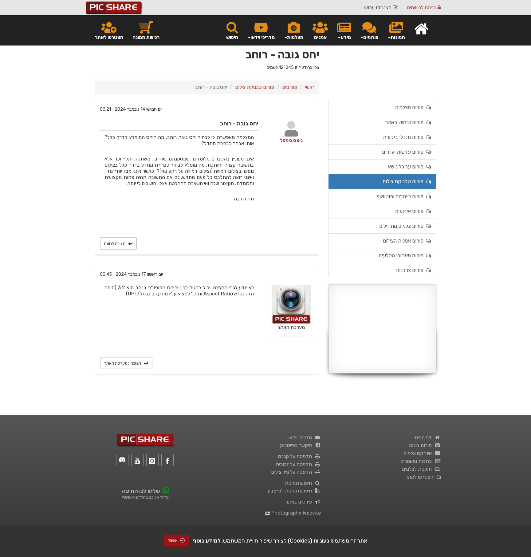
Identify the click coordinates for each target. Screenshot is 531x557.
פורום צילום (421, 445)
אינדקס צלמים (418, 453)
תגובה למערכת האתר (123, 363)
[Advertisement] (382, 329)
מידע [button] (345, 37)
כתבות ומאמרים (417, 461)
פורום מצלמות (410, 107)
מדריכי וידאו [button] (262, 37)
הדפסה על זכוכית (295, 464)
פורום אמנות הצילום (404, 241)
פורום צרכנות (411, 270)
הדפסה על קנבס (296, 456)
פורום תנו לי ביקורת (404, 137)
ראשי (310, 87)
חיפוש (232, 37)
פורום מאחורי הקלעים (402, 255)
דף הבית (424, 437)
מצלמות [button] (295, 37)
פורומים (289, 87)
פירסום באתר (299, 502)
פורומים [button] (370, 37)
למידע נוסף (207, 540)
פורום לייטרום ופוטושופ (401, 196)
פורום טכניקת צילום (254, 87)
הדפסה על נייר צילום (292, 472)
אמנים (320, 37)
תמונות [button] (398, 37)
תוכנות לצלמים (418, 469)
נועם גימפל (291, 140)
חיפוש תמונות (299, 483)
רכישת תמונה (145, 37)
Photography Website (295, 513)
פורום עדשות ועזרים (404, 152)
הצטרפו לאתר (109, 37)
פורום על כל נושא (407, 167)
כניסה (422, 7)
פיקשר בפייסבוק (297, 445)
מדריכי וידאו (301, 437)
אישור (173, 540)
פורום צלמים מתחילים (402, 226)
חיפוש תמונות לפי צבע (291, 491)
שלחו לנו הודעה (141, 491)
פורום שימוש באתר (405, 122)
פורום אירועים (410, 211)
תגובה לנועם (115, 243)
